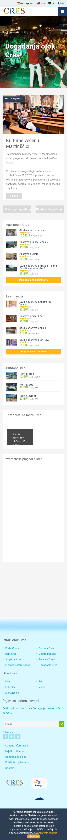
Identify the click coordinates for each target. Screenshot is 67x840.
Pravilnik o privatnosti (17, 762)
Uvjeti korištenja (14, 751)
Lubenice (10, 687)
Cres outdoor (27, 396)
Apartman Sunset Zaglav (33, 242)
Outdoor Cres (46, 648)
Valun (42, 687)
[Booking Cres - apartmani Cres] (20, 11)
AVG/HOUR (29, 376)
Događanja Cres (48, 665)
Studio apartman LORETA (34, 339)
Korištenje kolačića (47, 833)
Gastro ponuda (47, 653)
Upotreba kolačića (15, 756)
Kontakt (9, 768)
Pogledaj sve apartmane (33, 280)
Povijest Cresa (47, 659)
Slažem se (33, 836)
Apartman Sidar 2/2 (30, 316)
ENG (42, 3)
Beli (41, 681)
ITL (62, 3)
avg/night (30, 235)
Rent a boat (27, 384)
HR (21, 3)
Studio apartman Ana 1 (32, 328)
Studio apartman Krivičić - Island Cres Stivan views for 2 (38, 267)
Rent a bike (26, 373)
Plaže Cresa (12, 648)
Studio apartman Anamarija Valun (35, 303)
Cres (8, 681)
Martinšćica (12, 692)
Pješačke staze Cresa (17, 665)
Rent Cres (10, 653)
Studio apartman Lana (32, 230)
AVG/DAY (28, 387)
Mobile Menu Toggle (62, 11)
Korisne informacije (16, 745)
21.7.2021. (13, 99)
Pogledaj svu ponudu (33, 351)
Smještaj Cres (13, 659)
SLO (31, 3)
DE (53, 3)
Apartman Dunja (28, 253)
